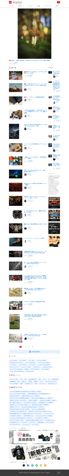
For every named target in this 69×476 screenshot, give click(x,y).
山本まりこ (29, 292)
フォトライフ (30, 5)
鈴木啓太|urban (30, 338)
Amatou (28, 128)
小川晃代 (29, 240)
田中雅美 (29, 227)
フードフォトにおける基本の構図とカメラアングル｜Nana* (56, 136)
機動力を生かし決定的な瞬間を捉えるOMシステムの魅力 (56, 155)
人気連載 (38, 5)
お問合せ (48, 472)
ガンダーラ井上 (30, 200)
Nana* (28, 147)
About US (43, 472)
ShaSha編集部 (15, 62)
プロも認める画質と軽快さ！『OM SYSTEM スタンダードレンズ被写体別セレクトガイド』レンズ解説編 (56, 98)
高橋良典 (29, 99)
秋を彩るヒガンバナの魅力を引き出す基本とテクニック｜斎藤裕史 (56, 107)
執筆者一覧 (23, 428)
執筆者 (57, 5)
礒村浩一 (29, 115)
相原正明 (29, 173)
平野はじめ (29, 88)
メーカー (12, 5)
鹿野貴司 (29, 214)
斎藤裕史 (29, 187)
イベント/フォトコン (47, 5)
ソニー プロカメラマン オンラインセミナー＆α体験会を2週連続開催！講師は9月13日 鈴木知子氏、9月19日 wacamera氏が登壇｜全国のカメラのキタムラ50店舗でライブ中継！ (56, 85)
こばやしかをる (30, 265)
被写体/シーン (21, 5)
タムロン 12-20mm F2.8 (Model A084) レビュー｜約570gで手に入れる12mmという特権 (56, 146)
